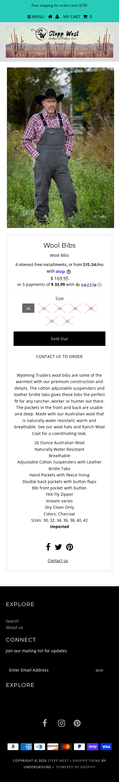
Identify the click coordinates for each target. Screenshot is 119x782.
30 (28, 308)
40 (52, 321)
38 (91, 308)
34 (59, 308)
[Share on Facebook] (48, 548)
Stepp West (58, 760)
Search (12, 621)
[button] (59, 284)
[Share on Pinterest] (69, 548)
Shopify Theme (86, 760)
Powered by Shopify (75, 767)
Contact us (58, 560)
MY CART (77, 16)
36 (75, 308)
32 (44, 308)
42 (67, 321)
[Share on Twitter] (58, 548)
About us (14, 627)
